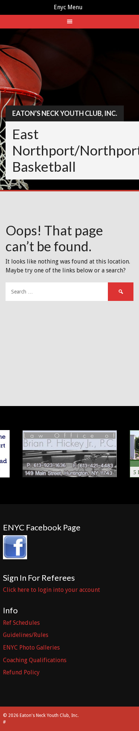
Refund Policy (21, 672)
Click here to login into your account (51, 589)
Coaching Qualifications (34, 660)
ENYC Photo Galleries (31, 647)
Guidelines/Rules (25, 634)
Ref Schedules (21, 622)
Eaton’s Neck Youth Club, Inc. (64, 113)
